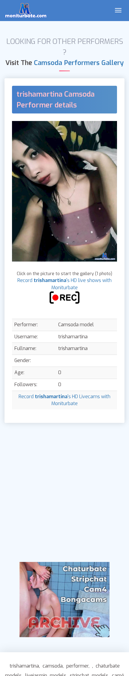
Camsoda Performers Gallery (79, 62)
